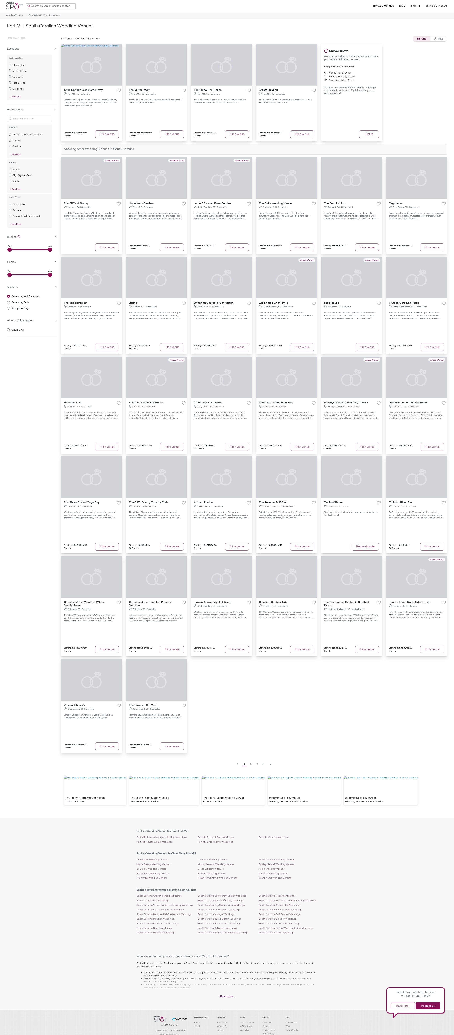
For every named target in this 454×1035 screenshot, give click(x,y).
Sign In (415, 5)
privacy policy (161, 1030)
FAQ (288, 1026)
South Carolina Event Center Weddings (219, 923)
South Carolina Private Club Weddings (279, 905)
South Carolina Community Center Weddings (222, 895)
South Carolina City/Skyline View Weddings (221, 905)
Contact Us (291, 1022)
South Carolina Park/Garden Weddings (158, 923)
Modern (16, 140)
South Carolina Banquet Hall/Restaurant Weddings (164, 914)
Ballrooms (18, 210)
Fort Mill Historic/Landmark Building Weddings (162, 837)
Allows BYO (17, 329)
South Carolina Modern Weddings (277, 895)
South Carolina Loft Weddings (153, 900)
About (197, 1026)
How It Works (292, 1029)
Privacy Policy (269, 1029)
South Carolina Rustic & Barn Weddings (219, 919)
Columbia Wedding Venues (151, 869)
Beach (16, 169)
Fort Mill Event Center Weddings (215, 841)
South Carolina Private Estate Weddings (280, 909)
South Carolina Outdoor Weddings (277, 919)
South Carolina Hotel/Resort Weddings (219, 909)
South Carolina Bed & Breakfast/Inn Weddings (223, 932)
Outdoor (17, 146)
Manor (16, 181)
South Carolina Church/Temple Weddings (159, 895)
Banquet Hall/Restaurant (26, 216)
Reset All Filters (16, 38)
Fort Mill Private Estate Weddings (155, 841)
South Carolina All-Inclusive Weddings (279, 923)
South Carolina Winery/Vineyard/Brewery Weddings (165, 905)
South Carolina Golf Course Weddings (279, 914)
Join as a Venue (436, 5)
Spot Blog (244, 1029)
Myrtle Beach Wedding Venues (154, 864)
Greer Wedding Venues (211, 869)
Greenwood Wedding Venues (275, 878)
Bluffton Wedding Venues (212, 873)
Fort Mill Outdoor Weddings (274, 837)
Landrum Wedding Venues (273, 873)
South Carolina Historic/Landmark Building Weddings (287, 900)
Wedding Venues (14, 15)
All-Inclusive (19, 204)
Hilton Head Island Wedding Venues (217, 878)
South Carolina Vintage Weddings (216, 914)
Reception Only (20, 308)
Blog (402, 5)
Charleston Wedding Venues (152, 859)
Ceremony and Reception (25, 296)
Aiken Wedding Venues (272, 869)
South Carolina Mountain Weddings (156, 932)
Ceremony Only (20, 302)
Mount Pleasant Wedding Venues (216, 864)
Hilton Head (19, 82)
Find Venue (222, 1022)
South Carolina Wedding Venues (44, 15)
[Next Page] (270, 764)
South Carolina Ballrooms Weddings (217, 928)
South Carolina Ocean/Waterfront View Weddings (286, 928)
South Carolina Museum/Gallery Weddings (221, 900)
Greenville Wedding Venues (152, 878)
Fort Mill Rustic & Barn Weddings (216, 837)
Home (197, 1022)
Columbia (17, 76)
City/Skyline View (21, 175)
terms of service (177, 1030)
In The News (246, 1026)
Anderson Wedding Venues (213, 859)
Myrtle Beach (19, 70)
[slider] (9, 250)
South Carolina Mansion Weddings (155, 919)
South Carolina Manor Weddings (276, 932)
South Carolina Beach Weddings (154, 928)
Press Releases (247, 1022)
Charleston (18, 65)
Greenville (18, 88)
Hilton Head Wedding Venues (153, 873)
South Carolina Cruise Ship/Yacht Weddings (160, 909)
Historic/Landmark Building (27, 134)
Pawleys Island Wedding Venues (276, 864)
